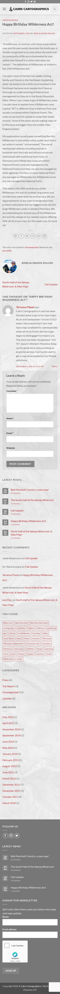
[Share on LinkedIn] (44, 236)
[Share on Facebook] (21, 236)
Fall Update (51, 284)
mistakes (46, 643)
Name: (5, 916)
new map (19, 649)
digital (31, 628)
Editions (40, 628)
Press (5, 654)
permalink (7, 250)
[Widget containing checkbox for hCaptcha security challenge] (15, 951)
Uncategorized (10, 20)
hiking (12, 633)
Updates (7, 698)
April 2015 (8, 723)
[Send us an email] (35, 2)
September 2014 (11, 735)
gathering (51, 628)
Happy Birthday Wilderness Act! (28, 520)
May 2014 (8, 747)
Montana (7, 649)
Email (9, 433)
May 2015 (8, 717)
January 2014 (9, 753)
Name (10, 418)
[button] (4, 9)
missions (36, 638)
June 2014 (8, 741)
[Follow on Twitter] (31, 2)
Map (19, 638)
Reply (55, 366)
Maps (26, 638)
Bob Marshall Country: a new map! (30, 489)
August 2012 (9, 766)
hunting (36, 633)
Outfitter (30, 649)
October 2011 (10, 796)
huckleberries (24, 633)
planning (49, 649)
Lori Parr (7, 599)
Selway (30, 654)
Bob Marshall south (39, 623)
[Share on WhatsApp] (15, 236)
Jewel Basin (8, 638)
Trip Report (8, 686)
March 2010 (9, 802)
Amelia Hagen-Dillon (44, 33)
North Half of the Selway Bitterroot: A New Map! (31, 533)
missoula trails (33, 643)
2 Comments (19, 504)
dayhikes (21, 628)
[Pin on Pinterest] (38, 236)
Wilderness (8, 659)
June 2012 (8, 772)
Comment (12, 391)
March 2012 (9, 778)
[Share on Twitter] (27, 236)
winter (19, 659)
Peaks (39, 649)
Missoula (47, 638)
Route (21, 654)
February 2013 (10, 759)
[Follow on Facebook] (25, 2)
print (13, 654)
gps (5, 633)
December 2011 (11, 784)
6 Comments (19, 493)
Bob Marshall (21, 623)
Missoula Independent (13, 643)
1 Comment (19, 524)
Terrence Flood (24, 307)
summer (40, 654)
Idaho (45, 633)
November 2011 (11, 790)
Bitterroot (7, 623)
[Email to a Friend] (33, 236)
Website (10, 448)
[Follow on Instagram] (28, 2)
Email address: (9, 929)
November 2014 (11, 729)
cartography (9, 628)
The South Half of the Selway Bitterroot (32, 499)
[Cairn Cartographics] (29, 9)
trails (49, 654)
